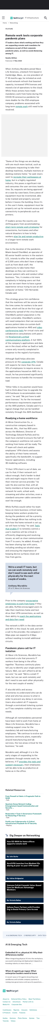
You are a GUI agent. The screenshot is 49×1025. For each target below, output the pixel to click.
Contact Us (6, 1002)
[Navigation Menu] (3, 17)
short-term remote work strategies (22, 227)
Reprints (16, 1010)
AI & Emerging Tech (14, 935)
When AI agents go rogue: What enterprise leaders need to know (21, 972)
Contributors (7, 1010)
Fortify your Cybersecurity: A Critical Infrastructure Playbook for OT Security (21, 822)
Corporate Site (17, 1004)
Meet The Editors (35, 999)
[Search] (45, 17)
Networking (14, 23)
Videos (13, 1021)
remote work (22, 106)
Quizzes (31, 1018)
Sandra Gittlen (11, 58)
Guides (5, 1018)
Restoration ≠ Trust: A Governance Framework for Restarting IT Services (23, 815)
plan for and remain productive (28, 236)
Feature (9, 29)
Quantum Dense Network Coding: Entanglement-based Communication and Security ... (21, 806)
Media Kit (6, 1004)
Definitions (33, 1010)
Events (15, 1013)
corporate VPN (28, 362)
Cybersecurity (30, 935)
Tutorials (6, 1021)
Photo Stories (22, 1018)
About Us (6, 999)
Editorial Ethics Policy (19, 999)
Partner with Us (28, 1002)
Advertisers (17, 1002)
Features (22, 1013)
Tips (38, 1018)
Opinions (13, 1018)
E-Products (6, 1013)
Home (5, 23)
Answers (24, 1010)
